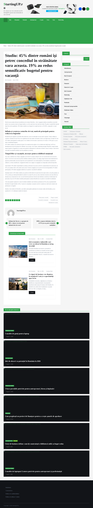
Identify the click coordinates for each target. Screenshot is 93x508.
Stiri (10, 20)
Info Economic (8, 80)
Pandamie (66, 102)
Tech (48, 20)
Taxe (54, 20)
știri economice (67, 149)
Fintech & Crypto (68, 87)
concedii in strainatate (43, 200)
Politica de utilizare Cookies (13, 496)
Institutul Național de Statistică (70, 141)
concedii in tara (54, 200)
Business (66, 79)
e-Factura (66, 139)
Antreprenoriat (68, 72)
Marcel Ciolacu (84, 141)
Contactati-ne (9, 490)
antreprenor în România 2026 (70, 134)
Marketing (61, 20)
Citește (32, 260)
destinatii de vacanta (53, 202)
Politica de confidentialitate (12, 493)
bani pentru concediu (44, 197)
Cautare (66, 53)
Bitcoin (81, 134)
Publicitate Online (68, 110)
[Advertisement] (46, 33)
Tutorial (25, 20)
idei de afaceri (74, 139)
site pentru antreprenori (75, 146)
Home (5, 45)
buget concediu (54, 197)
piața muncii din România (82, 144)
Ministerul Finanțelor (68, 144)
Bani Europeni (68, 75)
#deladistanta (67, 68)
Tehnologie (67, 117)
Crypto (41, 20)
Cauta (86, 58)
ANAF (65, 131)
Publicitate (8, 487)
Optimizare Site (68, 98)
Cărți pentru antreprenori (81, 136)
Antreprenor (33, 20)
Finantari (17, 20)
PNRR (65, 146)
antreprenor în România (75, 131)
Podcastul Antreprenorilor (71, 106)
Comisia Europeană (68, 136)
